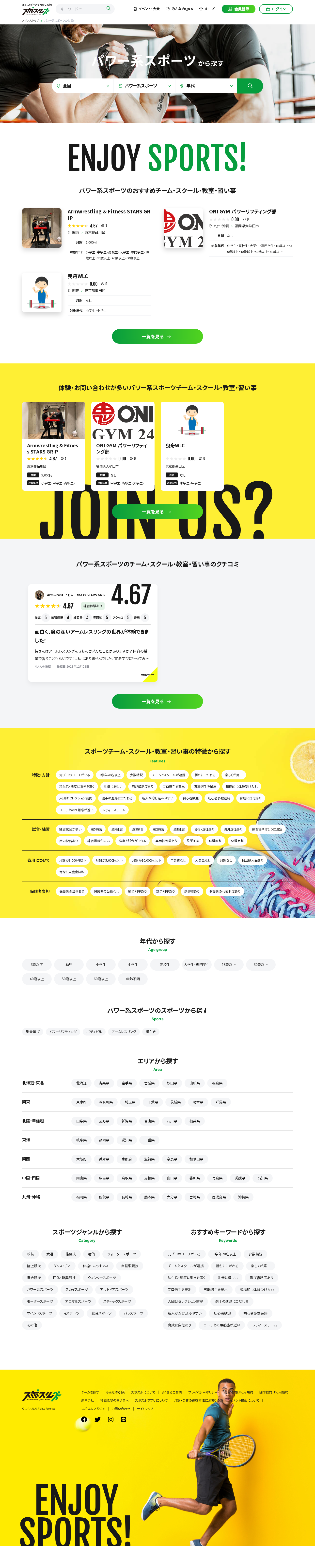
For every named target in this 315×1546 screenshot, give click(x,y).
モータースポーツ (40, 1301)
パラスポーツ (133, 1313)
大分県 (172, 1196)
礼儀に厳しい (113, 786)
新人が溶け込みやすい (157, 798)
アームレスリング (124, 1031)
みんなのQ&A (182, 8)
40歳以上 (37, 978)
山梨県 (81, 1120)
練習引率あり (137, 891)
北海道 (81, 1082)
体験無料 (215, 840)
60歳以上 (101, 978)
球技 (30, 1253)
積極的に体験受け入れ (242, 786)
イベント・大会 (149, 8)
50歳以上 (69, 978)
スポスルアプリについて (151, 1400)
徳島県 (217, 1177)
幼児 (68, 964)
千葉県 (153, 1101)
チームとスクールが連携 (168, 775)
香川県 (194, 1177)
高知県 (262, 1177)
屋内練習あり (68, 840)
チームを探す (90, 1392)
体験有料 (237, 840)
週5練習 (96, 829)
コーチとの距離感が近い (76, 810)
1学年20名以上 (110, 775)
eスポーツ (71, 1313)
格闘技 (70, 1253)
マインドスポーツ (39, 1313)
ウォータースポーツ (121, 1253)
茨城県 (175, 1101)
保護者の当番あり (71, 891)
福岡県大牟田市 (247, 225)
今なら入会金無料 (71, 871)
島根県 (149, 1177)
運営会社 (87, 1400)
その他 (32, 1324)
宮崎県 (194, 1196)
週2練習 (158, 829)
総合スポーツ (101, 1313)
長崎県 (127, 1196)
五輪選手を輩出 (205, 786)
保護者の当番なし (106, 891)
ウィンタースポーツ (102, 1277)
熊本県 (149, 1196)
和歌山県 (196, 1158)
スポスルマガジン (93, 1408)
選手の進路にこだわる (117, 798)
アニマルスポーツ (78, 1301)
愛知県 (127, 1139)
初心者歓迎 (191, 798)
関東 (75, 232)
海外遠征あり (233, 829)
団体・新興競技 (64, 1277)
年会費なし (178, 860)
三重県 (149, 1139)
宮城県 (149, 1082)
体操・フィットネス (96, 1265)
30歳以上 (261, 964)
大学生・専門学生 (197, 964)
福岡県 (81, 1196)
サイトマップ (145, 1408)
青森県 (104, 1082)
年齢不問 (133, 978)
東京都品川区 (95, 232)
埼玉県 (130, 1101)
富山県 (149, 1120)
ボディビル (94, 1031)
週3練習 (137, 829)
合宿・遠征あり (204, 829)
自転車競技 (129, 1265)
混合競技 (34, 1277)
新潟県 (127, 1120)
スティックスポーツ (117, 1301)
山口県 (172, 1177)
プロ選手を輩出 (174, 786)
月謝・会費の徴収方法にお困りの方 (198, 1400)
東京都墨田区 (95, 290)
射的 (91, 1253)
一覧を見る (153, 336)
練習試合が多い (70, 829)
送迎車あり (192, 891)
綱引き (151, 1031)
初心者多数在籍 (219, 798)
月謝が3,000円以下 (72, 860)
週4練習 (117, 829)
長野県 (104, 1120)
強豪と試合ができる (132, 840)
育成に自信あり (251, 798)
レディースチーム (114, 810)
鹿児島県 (219, 1196)
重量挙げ (33, 1031)
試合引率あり (165, 891)
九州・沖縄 (221, 225)
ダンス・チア (62, 1265)
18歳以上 (229, 964)
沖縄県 (243, 1196)
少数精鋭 (136, 775)
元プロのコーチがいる (74, 775)
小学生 (101, 964)
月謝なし (226, 860)
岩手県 (127, 1082)
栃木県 (198, 1101)
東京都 (81, 1101)
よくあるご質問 (172, 1392)
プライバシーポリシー (203, 1392)
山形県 (194, 1082)
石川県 (172, 1120)
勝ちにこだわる (205, 775)
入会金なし (203, 860)
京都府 (127, 1158)
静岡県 (104, 1139)
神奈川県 (106, 1101)
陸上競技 (34, 1265)
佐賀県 (104, 1196)
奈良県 (172, 1158)
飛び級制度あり (143, 786)
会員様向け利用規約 (238, 1392)
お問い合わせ (121, 1408)
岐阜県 (81, 1139)
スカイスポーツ (76, 1289)
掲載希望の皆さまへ (114, 1400)
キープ (209, 8)
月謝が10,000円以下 (146, 860)
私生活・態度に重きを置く (76, 786)
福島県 (217, 1082)
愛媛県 (240, 1177)
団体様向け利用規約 (273, 1392)
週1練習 (179, 829)
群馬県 (221, 1101)
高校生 (165, 964)
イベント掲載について (244, 1400)
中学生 (133, 964)
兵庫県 (104, 1158)
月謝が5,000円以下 (109, 860)
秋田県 (172, 1082)
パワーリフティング (63, 1031)
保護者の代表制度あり (225, 891)
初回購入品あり (253, 860)
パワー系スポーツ (40, 1289)
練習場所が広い (98, 840)
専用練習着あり (166, 840)
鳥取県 (127, 1177)
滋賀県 (149, 1158)
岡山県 (81, 1177)
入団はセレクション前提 (75, 798)
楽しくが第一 (234, 775)
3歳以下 (37, 964)
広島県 (104, 1177)
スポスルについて (143, 1392)
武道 (49, 1253)
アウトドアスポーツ (114, 1289)
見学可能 (193, 840)
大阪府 (81, 1158)
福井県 (194, 1120)
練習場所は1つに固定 (267, 829)
